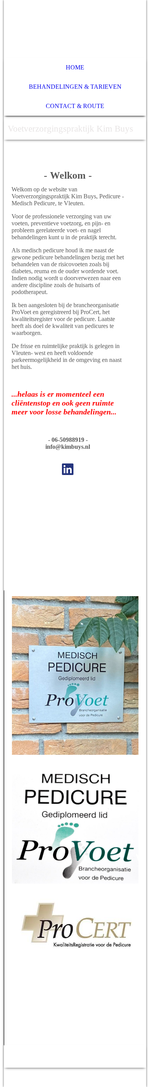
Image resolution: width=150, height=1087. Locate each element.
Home (75, 67)
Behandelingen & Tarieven (75, 86)
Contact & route (75, 106)
